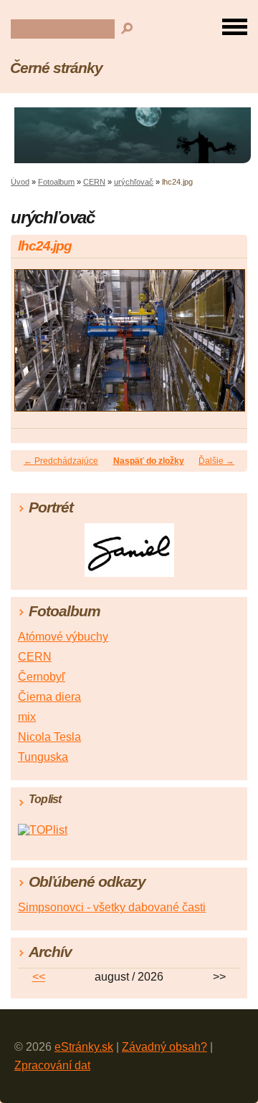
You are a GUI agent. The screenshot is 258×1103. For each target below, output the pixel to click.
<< (38, 977)
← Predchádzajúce (61, 461)
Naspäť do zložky (148, 461)
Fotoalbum (56, 182)
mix (27, 717)
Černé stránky (56, 67)
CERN (94, 182)
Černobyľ (41, 677)
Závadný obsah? (164, 1047)
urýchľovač (133, 182)
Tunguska (43, 757)
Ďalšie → (216, 461)
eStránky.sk (83, 1047)
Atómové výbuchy (63, 637)
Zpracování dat (52, 1065)
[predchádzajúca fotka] (34, 347)
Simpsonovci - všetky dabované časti (112, 907)
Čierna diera (49, 697)
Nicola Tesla (49, 737)
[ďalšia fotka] (224, 347)
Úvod (20, 182)
